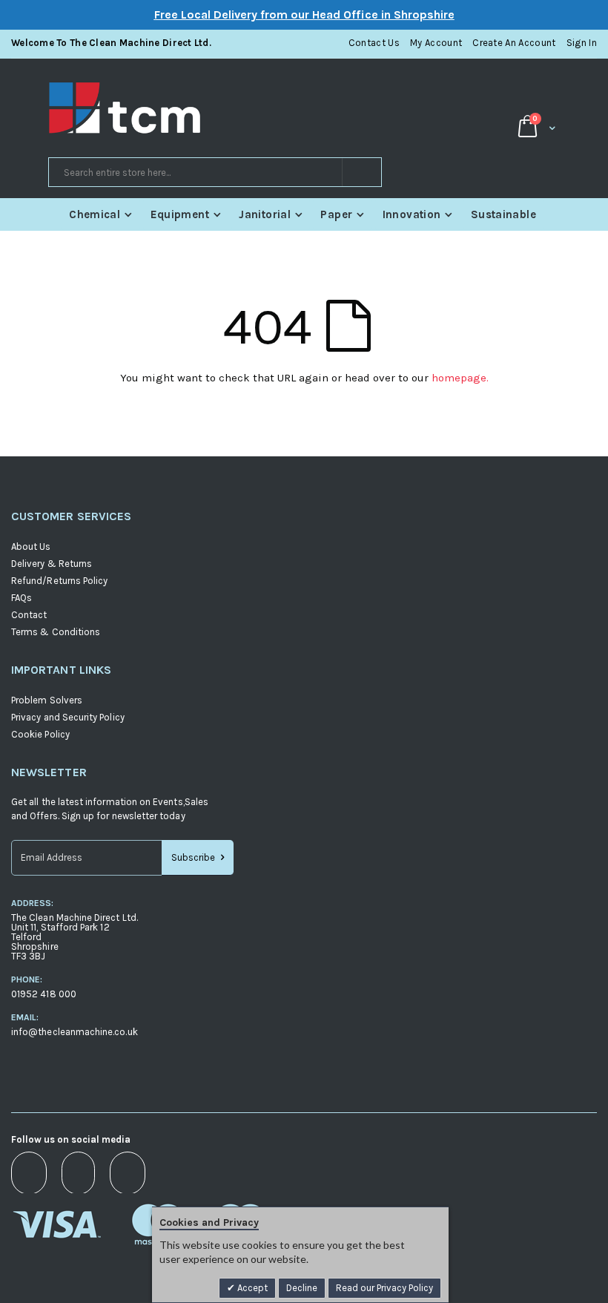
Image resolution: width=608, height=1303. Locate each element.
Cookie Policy (40, 734)
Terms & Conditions (55, 631)
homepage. (460, 377)
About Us (31, 546)
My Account (436, 42)
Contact (29, 614)
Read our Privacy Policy (384, 1287)
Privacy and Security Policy (68, 717)
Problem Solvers (46, 700)
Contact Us (374, 42)
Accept (251, 1287)
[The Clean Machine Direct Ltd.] (176, 108)
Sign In (581, 42)
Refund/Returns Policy (59, 580)
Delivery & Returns (51, 563)
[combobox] (215, 172)
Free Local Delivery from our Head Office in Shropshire (304, 14)
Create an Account (514, 42)
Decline (301, 1287)
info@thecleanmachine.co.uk (74, 1031)
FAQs (21, 597)
